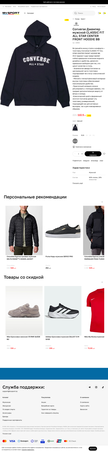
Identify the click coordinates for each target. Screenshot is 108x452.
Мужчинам (6, 402)
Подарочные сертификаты (39, 6)
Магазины (8, 6)
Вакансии (83, 409)
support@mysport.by (10, 391)
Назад (77, 19)
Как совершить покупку (50, 413)
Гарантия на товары (48, 409)
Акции (43, 402)
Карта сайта (84, 406)
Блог (14, 6)
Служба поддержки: (24, 387)
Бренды (5, 416)
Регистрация (101, 6)
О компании (84, 402)
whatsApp (94, 160)
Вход (94, 6)
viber (101, 160)
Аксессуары (7, 413)
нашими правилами (28, 449)
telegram (86, 160)
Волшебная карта (23, 6)
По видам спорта (9, 409)
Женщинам (7, 406)
